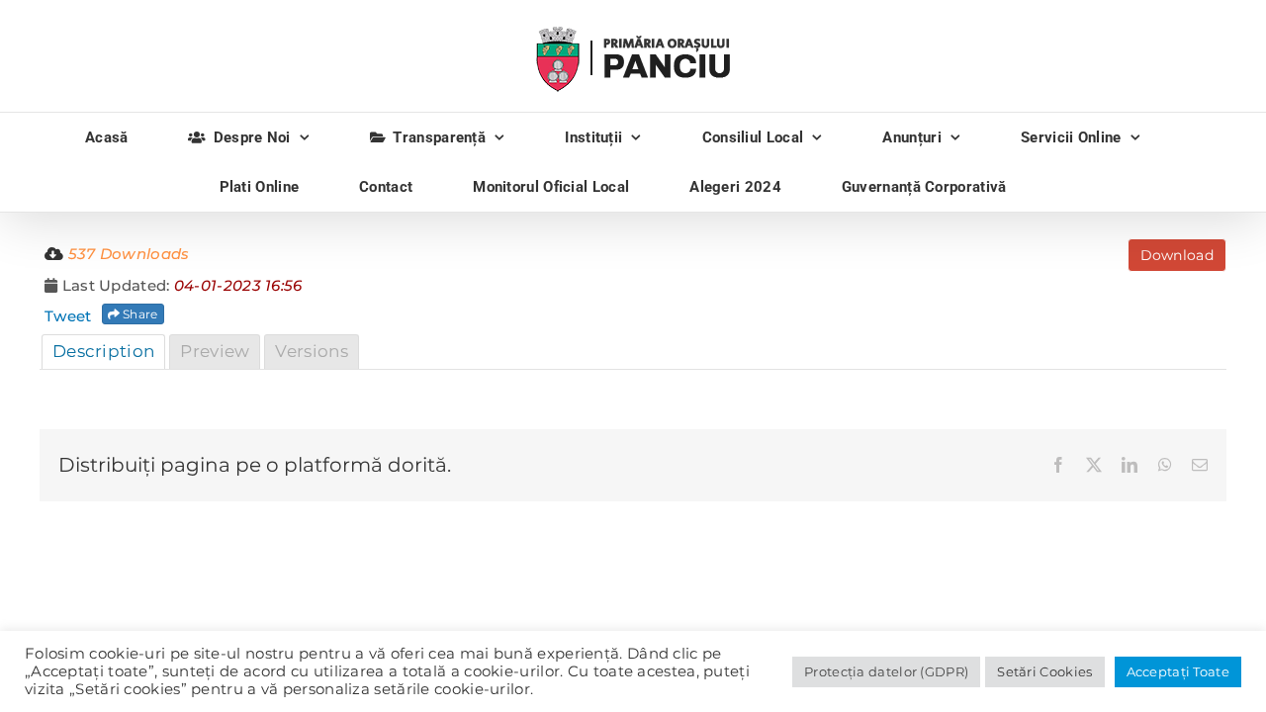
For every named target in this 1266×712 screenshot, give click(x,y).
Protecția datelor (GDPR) (886, 671)
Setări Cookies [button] (1044, 671)
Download (1177, 255)
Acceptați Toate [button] (1178, 671)
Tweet (68, 316)
